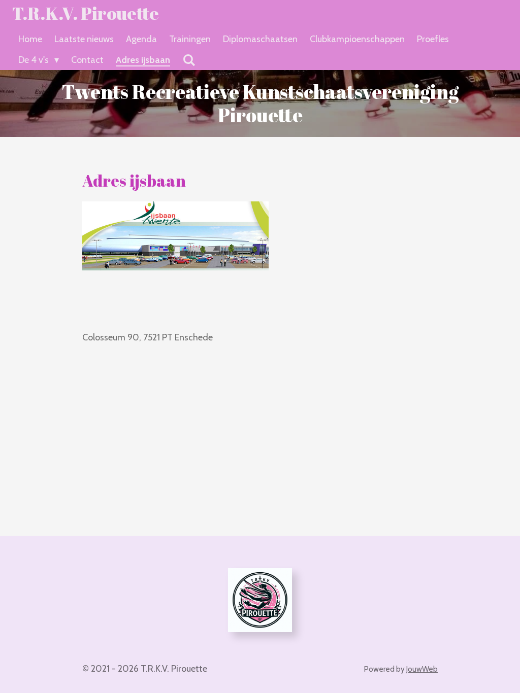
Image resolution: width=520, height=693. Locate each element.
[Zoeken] (188, 60)
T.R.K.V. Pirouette (85, 13)
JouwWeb (422, 669)
